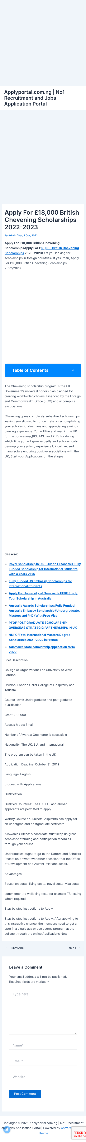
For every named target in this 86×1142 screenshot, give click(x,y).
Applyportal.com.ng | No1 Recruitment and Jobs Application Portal (34, 98)
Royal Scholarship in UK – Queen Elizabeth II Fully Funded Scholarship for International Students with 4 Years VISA (45, 569)
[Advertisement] (43, 43)
